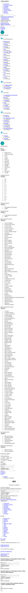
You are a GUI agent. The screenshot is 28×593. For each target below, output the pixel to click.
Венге (6, 244)
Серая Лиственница (10, 399)
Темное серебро (9, 286)
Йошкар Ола (6, 41)
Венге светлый (8, 336)
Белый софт (8, 326)
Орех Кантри (8, 383)
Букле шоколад (8, 243)
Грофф (5, 67)
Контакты (5, 12)
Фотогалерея (6, 9)
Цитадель (5, 46)
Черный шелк (8, 300)
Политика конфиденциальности (8, 499)
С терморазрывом (7, 85)
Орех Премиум (8, 386)
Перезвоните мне (5, 553)
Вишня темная (8, 251)
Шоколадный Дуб (9, 421)
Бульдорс (5, 64)
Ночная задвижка (9, 451)
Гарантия (5, 7)
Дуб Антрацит (8, 254)
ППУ (3, 457)
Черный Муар (8, 296)
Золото (6, 260)
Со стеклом (6, 108)
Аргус (4, 57)
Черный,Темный (9, 301)
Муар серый (8, 270)
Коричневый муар (9, 264)
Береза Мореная (9, 328)
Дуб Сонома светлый (10, 352)
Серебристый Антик (10, 278)
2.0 (5, 196)
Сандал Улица (8, 395)
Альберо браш (8, 315)
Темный (7, 287)
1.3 (5, 187)
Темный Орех (8, 412)
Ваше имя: (3, 490)
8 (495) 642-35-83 (5, 545)
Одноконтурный (9, 437)
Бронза (6, 238)
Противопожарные (8, 128)
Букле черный (8, 241)
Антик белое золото (10, 224)
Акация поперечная (10, 313)
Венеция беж (8, 338)
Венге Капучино (9, 335)
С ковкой (5, 105)
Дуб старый (8, 356)
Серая (6, 277)
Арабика (7, 233)
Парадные (5, 123)
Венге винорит (8, 246)
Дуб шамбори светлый (10, 359)
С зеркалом (6, 100)
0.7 (5, 180)
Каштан (7, 369)
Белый (6, 236)
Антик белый (8, 226)
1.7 (5, 192)
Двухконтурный (9, 436)
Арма (4, 54)
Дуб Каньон (8, 345)
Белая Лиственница (10, 318)
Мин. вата (9, 457)
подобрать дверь (5, 468)
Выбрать (3, 150)
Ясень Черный (8, 426)
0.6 (5, 179)
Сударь (5, 77)
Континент (6, 69)
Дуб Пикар (7, 349)
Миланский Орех (9, 379)
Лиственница (8, 375)
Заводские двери (7, 51)
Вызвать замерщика (5, 577)
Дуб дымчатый (8, 353)
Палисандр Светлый (10, 388)
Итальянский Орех (9, 366)
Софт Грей (7, 406)
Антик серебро (8, 230)
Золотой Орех (8, 263)
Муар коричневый (9, 268)
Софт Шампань (8, 408)
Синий (6, 284)
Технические (6, 125)
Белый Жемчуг (8, 322)
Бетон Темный (8, 331)
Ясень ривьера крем (10, 428)
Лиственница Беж (9, 376)
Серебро (10, 460)
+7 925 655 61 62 (5, 19)
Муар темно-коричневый (11, 271)
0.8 (5, 182)
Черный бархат (8, 298)
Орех (6, 273)
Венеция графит (9, 248)
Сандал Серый (8, 276)
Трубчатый (7, 441)
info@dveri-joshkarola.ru (6, 551)
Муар (6, 267)
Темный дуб (8, 288)
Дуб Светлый (8, 351)
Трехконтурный (9, 440)
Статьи (5, 512)
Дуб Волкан (8, 256)
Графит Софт (8, 339)
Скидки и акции (7, 10)
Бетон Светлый (8, 329)
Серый (6, 401)
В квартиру (6, 115)
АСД (4, 72)
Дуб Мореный (8, 348)
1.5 (5, 190)
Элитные (5, 138)
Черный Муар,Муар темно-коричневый (14, 297)
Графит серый (8, 341)
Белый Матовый (9, 323)
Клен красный (8, 372)
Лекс (4, 49)
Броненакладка (8, 449)
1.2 (5, 186)
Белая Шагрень (8, 234)
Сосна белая (8, 405)
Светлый (7, 396)
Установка (5, 6)
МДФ (4, 102)
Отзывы (5, 11)
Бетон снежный (9, 332)
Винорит (5, 97)
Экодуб (6, 425)
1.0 (5, 185)
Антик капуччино (9, 228)
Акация (7, 311)
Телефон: (3, 491)
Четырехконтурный (10, 443)
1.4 (5, 189)
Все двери (3, 538)
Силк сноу (7, 281)
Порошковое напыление (11, 207)
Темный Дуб (8, 411)
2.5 (5, 199)
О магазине (6, 3)
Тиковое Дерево (9, 291)
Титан (6, 293)
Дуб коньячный (8, 258)
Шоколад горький (9, 304)
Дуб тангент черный (10, 358)
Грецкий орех (8, 253)
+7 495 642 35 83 (5, 18)
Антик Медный (9, 223)
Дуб (6, 343)
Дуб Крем (7, 346)
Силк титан (8, 283)
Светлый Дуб (8, 398)
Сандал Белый (8, 391)
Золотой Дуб (8, 261)
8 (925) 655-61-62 (5, 546)
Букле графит (8, 240)
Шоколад (7, 303)
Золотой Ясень (8, 365)
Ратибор (5, 44)
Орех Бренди (8, 274)
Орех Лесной (8, 385)
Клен (6, 371)
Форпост (5, 59)
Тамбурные (6, 120)
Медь (6, 266)
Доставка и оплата (7, 5)
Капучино (7, 368)
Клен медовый (8, 373)
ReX (4, 75)
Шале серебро (8, 416)
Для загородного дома (8, 118)
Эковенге (7, 424)
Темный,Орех (8, 290)
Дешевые (5, 135)
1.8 (5, 193)
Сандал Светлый (9, 392)
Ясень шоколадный (9, 429)
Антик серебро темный (10, 231)
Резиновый (7, 439)
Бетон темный (8, 237)
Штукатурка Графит (10, 422)
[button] (2, 555)
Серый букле (8, 280)
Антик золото (8, 227)
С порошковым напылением (10, 95)
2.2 (5, 197)
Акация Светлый (9, 312)
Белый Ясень (8, 325)
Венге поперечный (9, 247)
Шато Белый (8, 418)
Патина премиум (9, 389)
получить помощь (5, 493)
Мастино (5, 62)
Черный (7, 294)
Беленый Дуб (8, 319)
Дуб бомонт (8, 257)
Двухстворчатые (7, 87)
